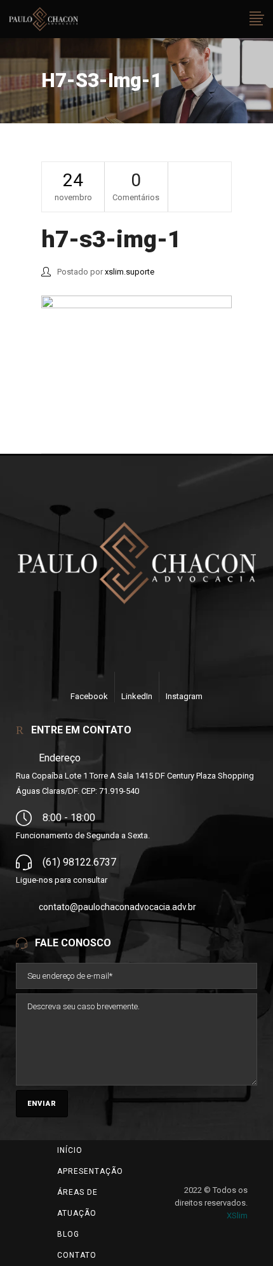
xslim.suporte (129, 271)
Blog (68, 1234)
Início (70, 1150)
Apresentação (90, 1171)
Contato (77, 1255)
